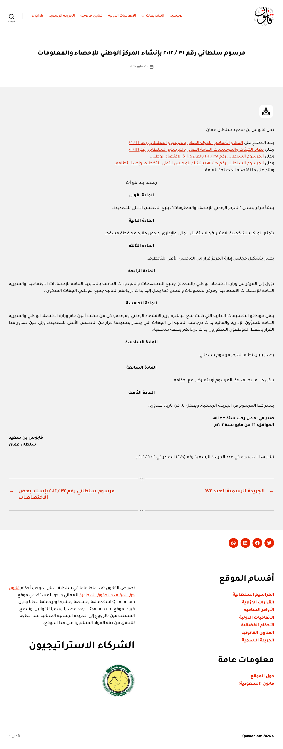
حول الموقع (262, 676)
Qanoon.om (252, 736)
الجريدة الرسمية (62, 16)
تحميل (266, 111)
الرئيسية (177, 16)
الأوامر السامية (259, 610)
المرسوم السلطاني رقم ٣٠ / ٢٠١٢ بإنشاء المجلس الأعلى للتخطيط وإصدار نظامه (190, 163)
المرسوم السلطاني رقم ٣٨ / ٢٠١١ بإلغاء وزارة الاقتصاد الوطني (207, 156)
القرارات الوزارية (258, 602)
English (37, 16)
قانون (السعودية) (256, 684)
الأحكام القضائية (257, 625)
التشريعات (155, 16)
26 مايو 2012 (138, 66)
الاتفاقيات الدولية (122, 16)
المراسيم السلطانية (253, 595)
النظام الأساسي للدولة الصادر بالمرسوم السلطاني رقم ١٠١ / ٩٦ (186, 143)
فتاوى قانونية (91, 16)
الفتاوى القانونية (257, 633)
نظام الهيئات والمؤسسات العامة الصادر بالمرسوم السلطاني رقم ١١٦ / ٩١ (196, 150)
